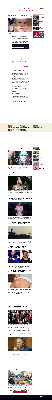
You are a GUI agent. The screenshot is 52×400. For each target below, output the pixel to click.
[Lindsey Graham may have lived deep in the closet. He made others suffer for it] (35, 126)
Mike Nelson (9, 150)
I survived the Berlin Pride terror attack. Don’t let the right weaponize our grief (19, 368)
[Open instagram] (16, 8)
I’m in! (26, 47)
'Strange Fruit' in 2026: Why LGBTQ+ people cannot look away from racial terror (19, 173)
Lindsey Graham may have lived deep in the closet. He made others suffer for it (41, 127)
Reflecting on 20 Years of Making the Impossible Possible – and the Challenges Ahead (28, 127)
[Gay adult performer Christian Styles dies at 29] (36, 148)
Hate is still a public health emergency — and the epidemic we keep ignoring (18, 307)
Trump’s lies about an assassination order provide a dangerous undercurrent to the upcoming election (16, 127)
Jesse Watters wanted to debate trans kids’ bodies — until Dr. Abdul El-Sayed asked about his (41, 26)
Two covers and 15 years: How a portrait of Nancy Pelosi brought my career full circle (20, 148)
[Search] (39, 8)
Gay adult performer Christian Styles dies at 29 (41, 149)
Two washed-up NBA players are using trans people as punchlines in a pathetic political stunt (19, 247)
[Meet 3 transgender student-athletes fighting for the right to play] (36, 152)
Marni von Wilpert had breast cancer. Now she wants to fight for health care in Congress (41, 18)
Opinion (32, 10)
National (40, 23)
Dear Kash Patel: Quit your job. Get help (28, 130)
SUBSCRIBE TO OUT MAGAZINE (9, 8)
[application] (38, 34)
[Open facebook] (40, 396)
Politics (19, 10)
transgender (26, 60)
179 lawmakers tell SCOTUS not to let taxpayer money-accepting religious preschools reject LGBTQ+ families (41, 165)
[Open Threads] (15, 8)
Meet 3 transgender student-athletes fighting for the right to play (41, 153)
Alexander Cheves (9, 370)
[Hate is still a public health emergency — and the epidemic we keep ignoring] (20, 316)
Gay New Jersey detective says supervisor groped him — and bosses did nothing (41, 161)
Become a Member (26, 66)
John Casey (8, 224)
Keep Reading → (19, 169)
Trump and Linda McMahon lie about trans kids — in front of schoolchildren (41, 21)
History (30, 10)
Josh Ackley (9, 175)
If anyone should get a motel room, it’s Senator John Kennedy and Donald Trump (16, 130)
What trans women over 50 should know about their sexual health (41, 168)
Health (26, 10)
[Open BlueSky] (14, 8)
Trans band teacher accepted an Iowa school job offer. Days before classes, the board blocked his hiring (41, 158)
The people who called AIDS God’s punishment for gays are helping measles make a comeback (19, 271)
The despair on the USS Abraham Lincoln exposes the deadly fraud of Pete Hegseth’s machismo (19, 223)
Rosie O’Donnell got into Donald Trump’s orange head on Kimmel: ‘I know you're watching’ (20, 199)
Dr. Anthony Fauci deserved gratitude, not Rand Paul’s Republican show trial (19, 334)
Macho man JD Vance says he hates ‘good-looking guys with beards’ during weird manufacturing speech (41, 30)
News (22, 10)
